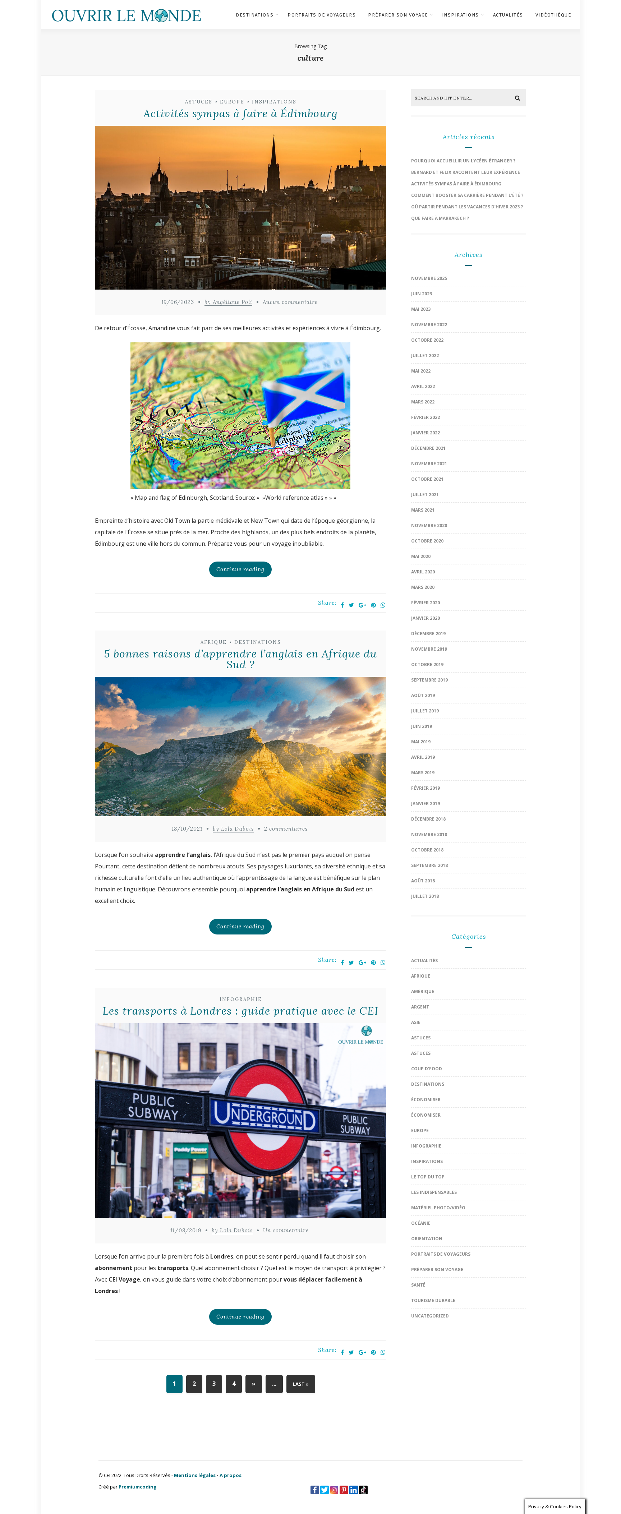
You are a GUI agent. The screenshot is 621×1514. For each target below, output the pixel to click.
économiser (426, 1100)
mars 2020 (422, 587)
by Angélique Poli (228, 302)
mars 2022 (422, 402)
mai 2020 (421, 556)
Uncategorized (430, 1316)
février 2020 (425, 603)
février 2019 (425, 788)
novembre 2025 (429, 278)
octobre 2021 (427, 479)
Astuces (198, 102)
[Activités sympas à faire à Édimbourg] (240, 209)
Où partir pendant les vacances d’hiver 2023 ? (467, 207)
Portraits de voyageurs (322, 15)
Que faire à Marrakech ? (440, 218)
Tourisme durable (433, 1300)
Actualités (508, 15)
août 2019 (423, 695)
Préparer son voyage (398, 15)
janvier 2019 (425, 803)
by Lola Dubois (233, 828)
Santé (418, 1285)
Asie (415, 1022)
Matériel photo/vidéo (438, 1208)
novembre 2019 (429, 649)
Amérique (422, 991)
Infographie (241, 999)
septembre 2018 (429, 865)
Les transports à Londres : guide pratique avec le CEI (240, 1010)
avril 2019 (423, 757)
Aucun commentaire (290, 302)
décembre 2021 (428, 448)
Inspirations (460, 15)
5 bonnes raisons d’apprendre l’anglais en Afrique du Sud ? (240, 659)
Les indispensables (434, 1192)
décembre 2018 (428, 819)
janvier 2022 (425, 433)
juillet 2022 (425, 355)
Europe (232, 102)
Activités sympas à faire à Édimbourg (240, 113)
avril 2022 (423, 386)
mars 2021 (422, 510)
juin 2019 (421, 726)
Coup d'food (426, 1069)
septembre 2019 (429, 680)
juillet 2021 (425, 494)
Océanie (421, 1223)
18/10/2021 (187, 828)
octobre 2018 (427, 850)
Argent (420, 1007)
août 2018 (423, 881)
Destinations (254, 15)
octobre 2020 (427, 541)
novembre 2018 (429, 834)
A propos (231, 1475)
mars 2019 (422, 773)
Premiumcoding (138, 1486)
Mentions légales (195, 1475)
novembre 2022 (429, 325)
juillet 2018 (425, 896)
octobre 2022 (427, 340)
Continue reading (240, 569)
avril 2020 (423, 572)
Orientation (426, 1239)
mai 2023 (421, 309)
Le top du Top (428, 1177)
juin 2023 (421, 294)
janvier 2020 (425, 618)
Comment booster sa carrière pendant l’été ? (467, 195)
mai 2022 (421, 371)
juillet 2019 (425, 711)
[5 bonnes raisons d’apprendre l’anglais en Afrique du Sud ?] (240, 748)
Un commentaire (286, 1230)
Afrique (214, 642)
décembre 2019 (428, 634)
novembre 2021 (429, 464)
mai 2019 (421, 742)
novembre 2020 (429, 525)
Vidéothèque (553, 15)
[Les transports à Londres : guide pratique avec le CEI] (240, 1122)
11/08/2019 (185, 1230)
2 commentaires (286, 828)
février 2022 (425, 417)
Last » (301, 1384)
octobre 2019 (427, 664)
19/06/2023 (177, 302)
